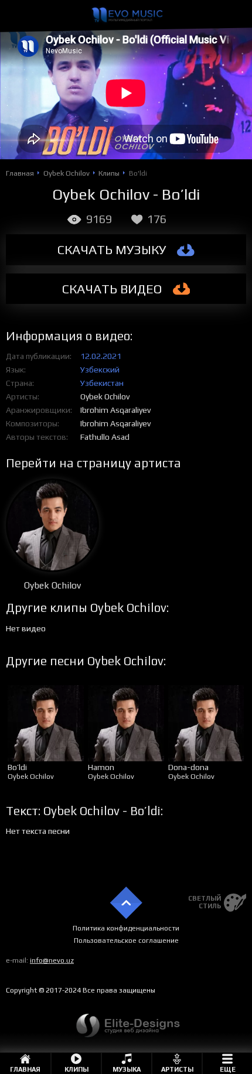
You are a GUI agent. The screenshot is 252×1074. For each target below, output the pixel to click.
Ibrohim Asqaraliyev (115, 410)
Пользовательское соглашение (126, 940)
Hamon (101, 767)
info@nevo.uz (52, 960)
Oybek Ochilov (105, 396)
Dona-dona (188, 767)
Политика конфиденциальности (126, 928)
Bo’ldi (17, 767)
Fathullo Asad (105, 437)
